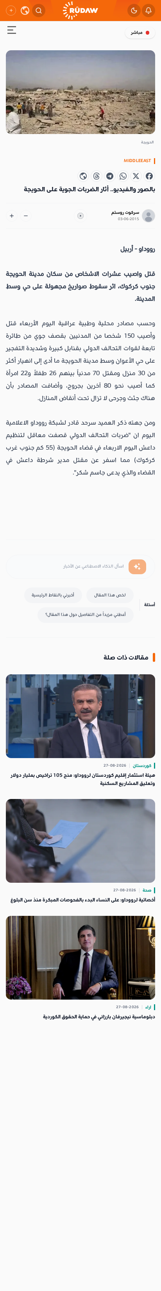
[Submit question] (137, 566)
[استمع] (80, 215)
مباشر (137, 32)
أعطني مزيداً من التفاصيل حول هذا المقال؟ (85, 614)
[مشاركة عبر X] (136, 176)
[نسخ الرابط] (83, 176)
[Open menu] (12, 31)
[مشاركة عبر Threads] (96, 176)
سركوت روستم (125, 212)
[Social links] (11, 10)
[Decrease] (26, 216)
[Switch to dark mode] (134, 10)
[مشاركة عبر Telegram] (110, 176)
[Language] (25, 10)
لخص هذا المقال (110, 595)
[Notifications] (148, 10)
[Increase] (12, 216)
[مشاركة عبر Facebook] (149, 176)
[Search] (38, 10)
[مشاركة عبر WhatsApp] (123, 176)
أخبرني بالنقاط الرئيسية (53, 595)
